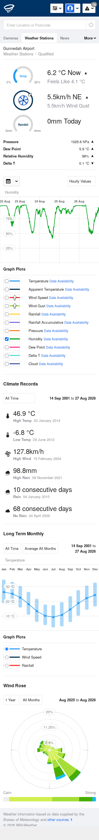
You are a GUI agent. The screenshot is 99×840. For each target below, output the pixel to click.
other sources (58, 819)
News (64, 38)
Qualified (46, 54)
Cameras (10, 38)
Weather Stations (39, 38)
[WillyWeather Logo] (12, 8)
